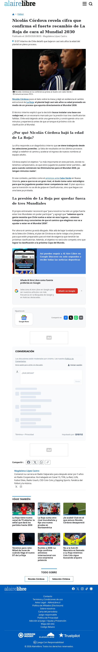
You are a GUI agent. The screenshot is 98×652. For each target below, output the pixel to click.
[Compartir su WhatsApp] (41, 462)
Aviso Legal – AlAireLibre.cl (47, 602)
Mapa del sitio (47, 623)
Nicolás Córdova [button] (36, 579)
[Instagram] (21, 486)
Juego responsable (48, 614)
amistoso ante (58, 178)
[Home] (20, 4)
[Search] (90, 4)
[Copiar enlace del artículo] (47, 462)
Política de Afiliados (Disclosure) (47, 605)
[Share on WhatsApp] (76, 317)
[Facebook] (73, 588)
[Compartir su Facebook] (28, 462)
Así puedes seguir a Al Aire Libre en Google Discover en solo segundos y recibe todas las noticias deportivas (60, 256)
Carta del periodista (47, 611)
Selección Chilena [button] (61, 579)
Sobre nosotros (47, 608)
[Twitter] (16, 486)
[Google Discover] (91, 588)
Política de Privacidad (48, 617)
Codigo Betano (48, 626)
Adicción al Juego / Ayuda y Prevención (47, 620)
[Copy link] (81, 317)
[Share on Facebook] (66, 317)
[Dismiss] (81, 291)
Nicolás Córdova (20, 99)
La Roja (30, 102)
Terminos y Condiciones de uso (48, 599)
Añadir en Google (66, 291)
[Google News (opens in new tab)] (24, 319)
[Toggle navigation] (85, 3)
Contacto (47, 596)
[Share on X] (71, 317)
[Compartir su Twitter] (35, 462)
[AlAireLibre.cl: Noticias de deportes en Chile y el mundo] (15, 589)
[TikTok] (86, 588)
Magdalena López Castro (26, 470)
